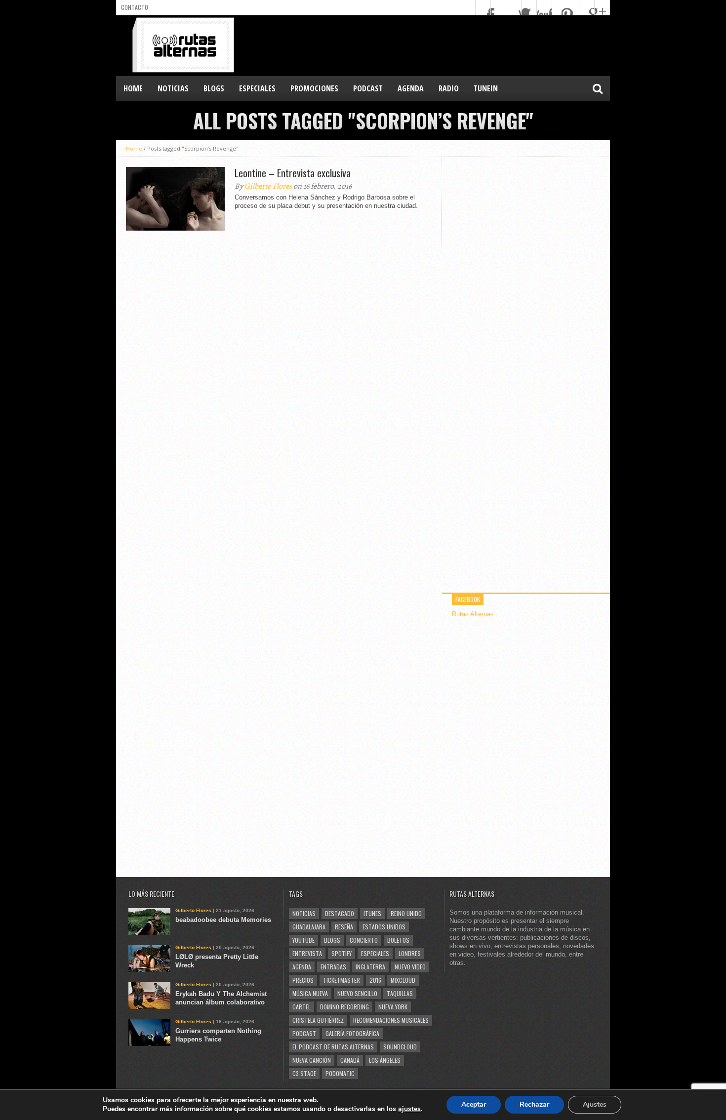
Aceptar (473, 1104)
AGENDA (411, 88)
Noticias (304, 913)
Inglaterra (370, 966)
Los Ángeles (385, 1060)
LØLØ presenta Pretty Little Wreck (216, 961)
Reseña (344, 926)
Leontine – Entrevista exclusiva (293, 173)
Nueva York (392, 1006)
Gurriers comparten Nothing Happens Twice (218, 1035)
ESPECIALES (257, 88)
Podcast (304, 1033)
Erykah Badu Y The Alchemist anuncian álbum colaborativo (221, 998)
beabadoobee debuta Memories (223, 919)
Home (133, 88)
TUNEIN (486, 88)
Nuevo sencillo (357, 993)
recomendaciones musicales (391, 1020)
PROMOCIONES (314, 88)
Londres (410, 953)
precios (303, 980)
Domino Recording (344, 1006)
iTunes (372, 913)
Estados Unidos (384, 926)
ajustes (409, 1109)
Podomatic (340, 1073)
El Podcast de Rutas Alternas (333, 1046)
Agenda (301, 966)
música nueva (310, 993)
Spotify (341, 953)
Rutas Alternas (473, 614)
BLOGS (213, 88)
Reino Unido (406, 913)
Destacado (339, 913)
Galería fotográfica (352, 1033)
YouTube (303, 940)
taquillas (400, 993)
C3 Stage (304, 1073)
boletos (398, 940)
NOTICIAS (173, 88)
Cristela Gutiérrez (318, 1020)
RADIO (449, 88)
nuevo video (410, 966)
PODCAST (368, 88)
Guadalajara (308, 926)
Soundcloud (400, 1046)
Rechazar (534, 1104)
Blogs (332, 940)
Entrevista (307, 953)
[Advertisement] (430, 45)
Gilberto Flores (268, 186)
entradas (333, 966)
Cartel (301, 1006)
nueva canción (311, 1060)
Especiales (375, 953)
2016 (375, 980)
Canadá (350, 1060)
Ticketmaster (341, 980)
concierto (364, 940)
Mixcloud (403, 980)
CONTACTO (134, 7)
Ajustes (594, 1104)
